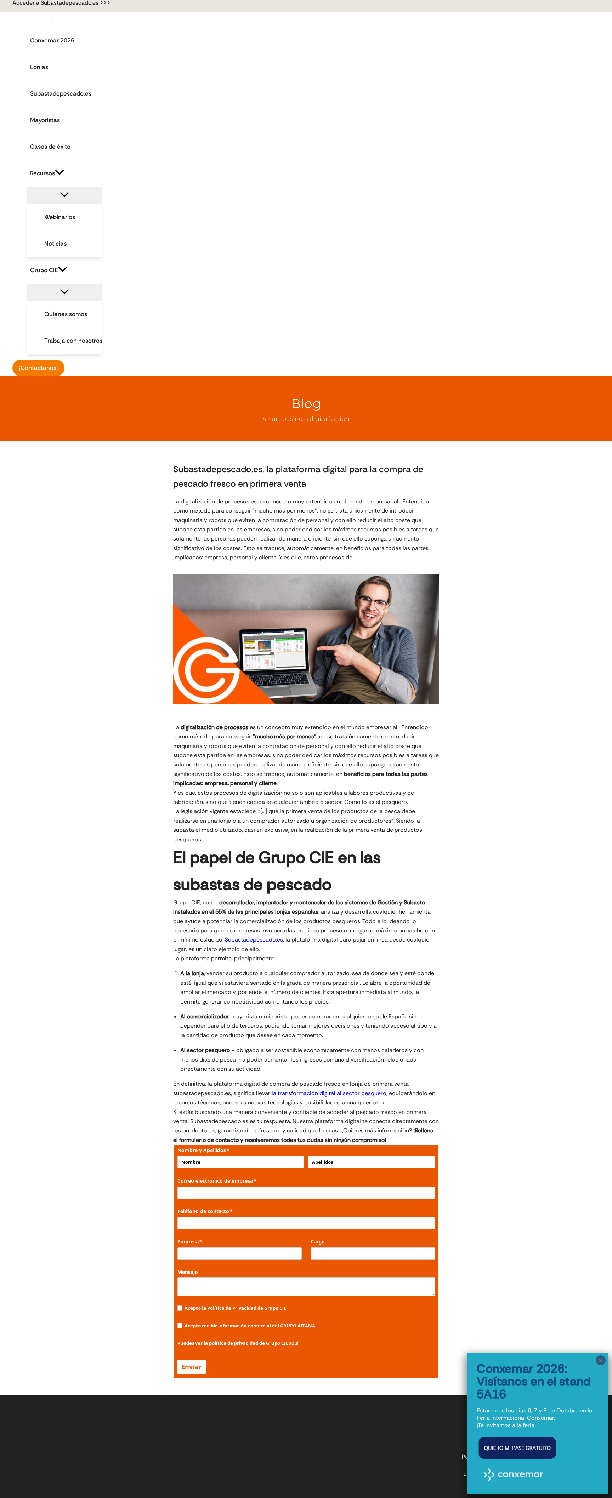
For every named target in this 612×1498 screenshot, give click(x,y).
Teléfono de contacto (216, 1211)
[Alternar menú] (64, 195)
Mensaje (187, 1272)
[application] (59, 173)
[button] (61, 3)
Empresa (201, 1241)
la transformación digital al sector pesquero (329, 1093)
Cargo (318, 1241)
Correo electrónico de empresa (228, 1180)
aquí (293, 1343)
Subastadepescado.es (254, 939)
